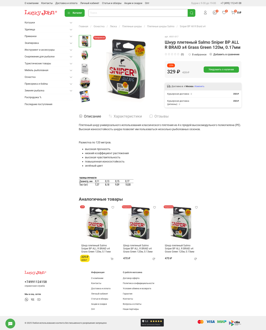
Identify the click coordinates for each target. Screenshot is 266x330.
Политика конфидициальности (138, 283)
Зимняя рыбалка (34, 90)
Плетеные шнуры (132, 26)
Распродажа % (33, 97)
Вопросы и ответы (132, 304)
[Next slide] (85, 98)
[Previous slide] (98, 68)
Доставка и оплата (66, 3)
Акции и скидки (133, 3)
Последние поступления (38, 104)
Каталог (77, 12)
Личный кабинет (89, 3)
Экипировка (32, 43)
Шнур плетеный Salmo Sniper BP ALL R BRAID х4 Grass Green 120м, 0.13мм (138, 248)
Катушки (30, 22)
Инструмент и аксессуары (40, 49)
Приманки (30, 36)
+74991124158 (36, 282)
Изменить (199, 86)
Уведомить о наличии (221, 69)
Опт (147, 3)
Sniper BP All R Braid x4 (193, 26)
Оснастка (99, 26)
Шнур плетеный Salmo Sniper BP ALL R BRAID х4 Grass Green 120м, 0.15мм (179, 248)
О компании (31, 3)
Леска (113, 26)
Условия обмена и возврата (137, 288)
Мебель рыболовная (36, 70)
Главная (83, 26)
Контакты (47, 3)
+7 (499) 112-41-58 (231, 3)
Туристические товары (38, 63)
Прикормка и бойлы (36, 83)
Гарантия (127, 293)
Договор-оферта (131, 278)
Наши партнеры (131, 309)
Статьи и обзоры (111, 3)
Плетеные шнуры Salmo (160, 26)
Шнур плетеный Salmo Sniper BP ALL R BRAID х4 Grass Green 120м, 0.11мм (96, 248)
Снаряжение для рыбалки (39, 56)
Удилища (30, 29)
